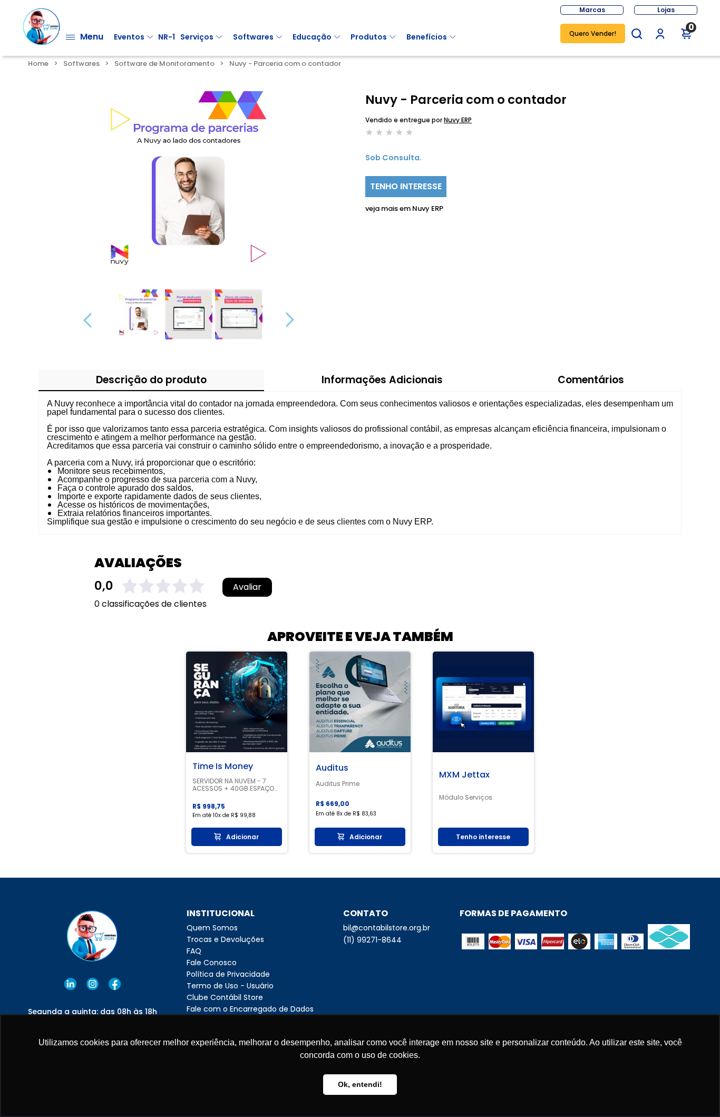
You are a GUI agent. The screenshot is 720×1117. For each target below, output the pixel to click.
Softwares (253, 37)
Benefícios (426, 37)
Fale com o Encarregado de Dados (250, 1009)
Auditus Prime (337, 784)
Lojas (666, 9)
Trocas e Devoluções (225, 939)
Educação (312, 37)
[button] (636, 33)
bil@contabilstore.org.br (386, 927)
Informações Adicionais (382, 380)
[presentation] (87, 320)
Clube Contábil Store (225, 997)
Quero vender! (592, 33)
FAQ (194, 951)
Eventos (129, 37)
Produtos (369, 37)
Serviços (196, 37)
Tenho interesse (406, 186)
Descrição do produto (151, 380)
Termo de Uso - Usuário (230, 985)
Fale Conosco (212, 962)
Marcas (592, 9)
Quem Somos (212, 927)
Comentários (591, 380)
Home (38, 63)
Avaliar (247, 587)
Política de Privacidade (228, 974)
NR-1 (166, 37)
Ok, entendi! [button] (360, 1084)
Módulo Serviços (465, 797)
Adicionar (242, 836)
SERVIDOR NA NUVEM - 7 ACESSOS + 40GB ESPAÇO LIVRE (233, 785)
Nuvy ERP (458, 119)
